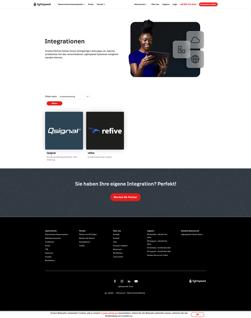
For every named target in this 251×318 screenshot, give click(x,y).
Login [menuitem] (174, 4)
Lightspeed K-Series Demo (191, 234)
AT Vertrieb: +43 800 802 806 (158, 248)
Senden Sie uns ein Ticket (157, 255)
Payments (49, 253)
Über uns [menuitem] (155, 4)
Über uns (117, 231)
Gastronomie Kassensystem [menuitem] (70, 4)
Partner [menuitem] (100, 4)
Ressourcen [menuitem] (139, 4)
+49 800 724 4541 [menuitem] (187, 4)
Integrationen (84, 242)
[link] (187, 4)
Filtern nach (51, 96)
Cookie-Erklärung (109, 313)
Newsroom (117, 249)
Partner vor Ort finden (88, 234)
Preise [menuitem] (91, 4)
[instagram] (122, 281)
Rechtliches (50, 260)
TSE (46, 249)
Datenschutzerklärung (136, 293)
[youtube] (136, 281)
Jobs (115, 242)
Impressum (120, 293)
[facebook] (115, 281)
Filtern (55, 103)
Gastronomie (51, 231)
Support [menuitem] (166, 4)
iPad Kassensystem (53, 238)
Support (150, 231)
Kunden (48, 257)
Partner (82, 231)
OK (197, 314)
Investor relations (120, 246)
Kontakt (116, 234)
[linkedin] (129, 281)
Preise (47, 246)
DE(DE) (111, 293)
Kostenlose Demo (208, 4)
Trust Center (118, 257)
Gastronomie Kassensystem (56, 234)
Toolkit (82, 246)
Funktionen (49, 242)
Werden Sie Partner (125, 197)
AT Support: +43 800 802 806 (159, 251)
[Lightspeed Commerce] (42, 4)
